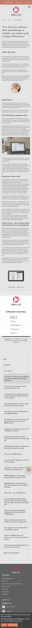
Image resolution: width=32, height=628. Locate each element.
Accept (4, 625)
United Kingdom (15, 325)
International (14, 329)
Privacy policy (18, 621)
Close (30, 294)
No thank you (12, 625)
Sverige (13, 317)
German (13, 333)
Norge (12, 321)
